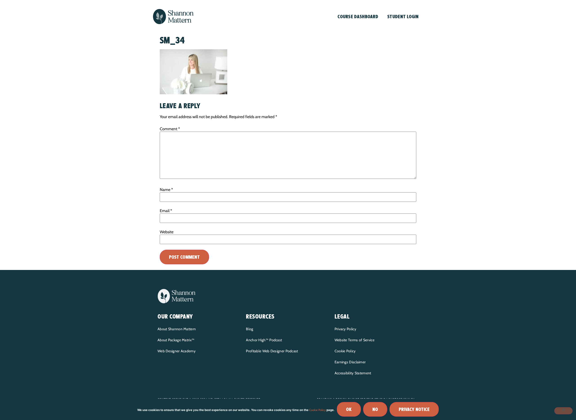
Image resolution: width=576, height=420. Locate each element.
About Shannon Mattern (177, 329)
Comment (170, 129)
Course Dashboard (358, 16)
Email (166, 211)
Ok (349, 409)
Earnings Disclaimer (350, 362)
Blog (249, 329)
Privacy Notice (414, 409)
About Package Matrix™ (176, 340)
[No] (563, 410)
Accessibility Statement (353, 373)
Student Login (402, 16)
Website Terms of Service (354, 340)
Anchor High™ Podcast (264, 340)
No (375, 409)
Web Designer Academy (177, 351)
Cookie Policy (345, 351)
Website (166, 232)
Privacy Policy (345, 329)
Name (166, 190)
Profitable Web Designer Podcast (272, 351)
